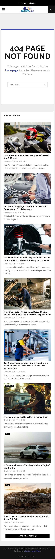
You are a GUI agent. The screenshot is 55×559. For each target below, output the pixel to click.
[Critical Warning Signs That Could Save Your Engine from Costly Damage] (27, 188)
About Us (32, 3)
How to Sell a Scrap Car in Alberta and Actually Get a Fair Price (27, 518)
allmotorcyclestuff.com (32, 551)
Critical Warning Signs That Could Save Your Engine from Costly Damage (25, 208)
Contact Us (23, 3)
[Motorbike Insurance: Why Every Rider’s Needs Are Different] (27, 137)
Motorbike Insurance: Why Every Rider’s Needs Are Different (27, 157)
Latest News (12, 116)
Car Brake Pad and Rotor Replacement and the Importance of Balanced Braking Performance (27, 259)
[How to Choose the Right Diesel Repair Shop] (27, 398)
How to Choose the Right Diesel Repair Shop (26, 417)
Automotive (9, 385)
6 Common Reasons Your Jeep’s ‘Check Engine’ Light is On (27, 467)
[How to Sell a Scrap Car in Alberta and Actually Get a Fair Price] (27, 498)
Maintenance (10, 175)
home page (11, 70)
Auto (7, 124)
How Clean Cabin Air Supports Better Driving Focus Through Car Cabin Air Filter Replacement (27, 313)
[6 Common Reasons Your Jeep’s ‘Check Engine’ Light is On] (27, 447)
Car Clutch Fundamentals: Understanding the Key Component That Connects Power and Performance (26, 366)
